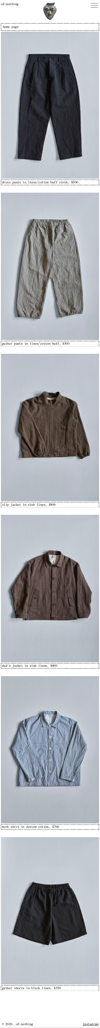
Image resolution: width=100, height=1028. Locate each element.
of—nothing (9, 4)
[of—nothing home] (50, 11)
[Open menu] (94, 5)
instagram (90, 1024)
